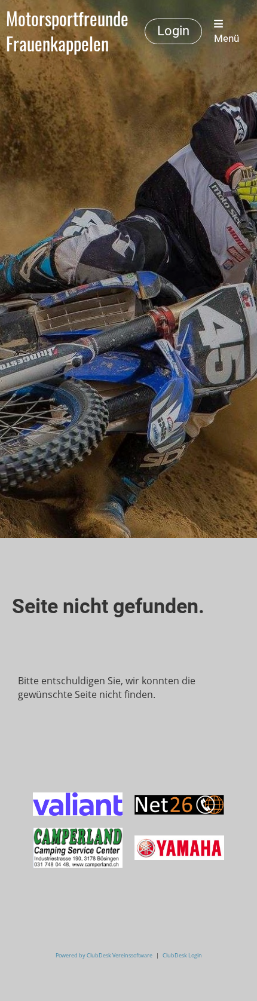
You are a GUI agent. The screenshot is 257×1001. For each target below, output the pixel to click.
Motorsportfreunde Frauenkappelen (67, 31)
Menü (226, 38)
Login (173, 30)
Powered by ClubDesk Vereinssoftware (104, 955)
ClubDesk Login (182, 955)
